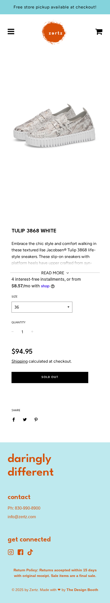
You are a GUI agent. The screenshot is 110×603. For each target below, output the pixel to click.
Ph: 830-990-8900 (24, 508)
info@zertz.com (22, 517)
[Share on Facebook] (15, 419)
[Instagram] (12, 554)
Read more (53, 272)
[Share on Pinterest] (36, 419)
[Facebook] (22, 554)
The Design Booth (82, 590)
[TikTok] (31, 554)
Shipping (20, 361)
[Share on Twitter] (25, 419)
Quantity (19, 322)
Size (15, 296)
